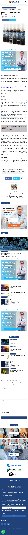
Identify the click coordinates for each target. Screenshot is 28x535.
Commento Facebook (16, 380)
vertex (25, 102)
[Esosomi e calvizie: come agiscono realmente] (14, 243)
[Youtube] (8, 524)
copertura (16, 169)
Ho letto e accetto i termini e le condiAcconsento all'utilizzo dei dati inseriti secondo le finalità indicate (13, 512)
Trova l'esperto (5, 203)
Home (2, 4)
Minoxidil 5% (13, 171)
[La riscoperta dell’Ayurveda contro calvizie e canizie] (5, 371)
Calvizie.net (4, 492)
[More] (18, 20)
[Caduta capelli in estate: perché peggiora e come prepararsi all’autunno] (5, 288)
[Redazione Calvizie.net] (3, 17)
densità (20, 169)
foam (4, 171)
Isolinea (3, 304)
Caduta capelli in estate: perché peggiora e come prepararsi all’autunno (17, 286)
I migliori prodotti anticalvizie (9, 4)
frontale (8, 171)
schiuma (4, 173)
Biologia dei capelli (5, 251)
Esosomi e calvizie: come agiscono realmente (11, 254)
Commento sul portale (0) (6, 380)
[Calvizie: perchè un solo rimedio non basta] (5, 295)
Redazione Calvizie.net (10, 16)
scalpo (23, 171)
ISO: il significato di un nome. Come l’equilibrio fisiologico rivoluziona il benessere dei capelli (17, 301)
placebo (3, 115)
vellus (17, 173)
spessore (9, 173)
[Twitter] (5, 524)
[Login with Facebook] (14, 385)
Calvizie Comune (4, 289)
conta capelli (11, 169)
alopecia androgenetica (8, 103)
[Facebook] (2, 524)
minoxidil (12, 100)
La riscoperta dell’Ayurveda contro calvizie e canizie (17, 371)
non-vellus (18, 171)
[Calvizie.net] (14, 2)
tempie (13, 173)
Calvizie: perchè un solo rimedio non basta (18, 293)
